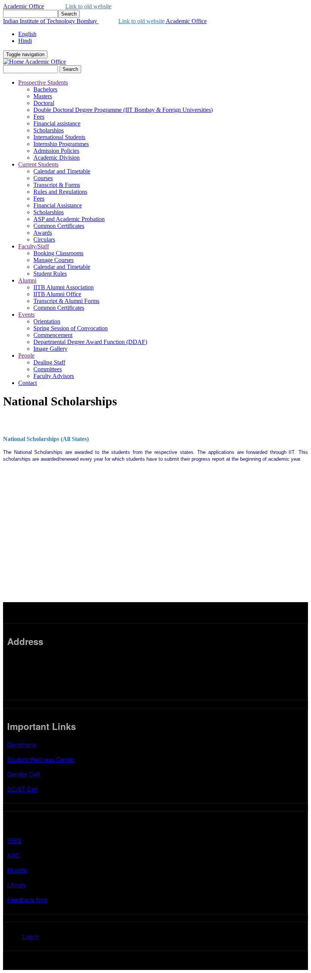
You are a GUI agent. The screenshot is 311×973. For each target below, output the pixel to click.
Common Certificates (58, 226)
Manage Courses (53, 260)
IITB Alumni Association (63, 287)
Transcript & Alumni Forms (66, 301)
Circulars (44, 239)
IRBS (14, 840)
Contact (27, 383)
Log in (30, 936)
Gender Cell (23, 774)
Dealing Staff (49, 362)
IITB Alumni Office (57, 294)
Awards (42, 232)
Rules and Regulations (60, 191)
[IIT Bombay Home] (14, 61)
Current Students (38, 164)
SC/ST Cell (22, 789)
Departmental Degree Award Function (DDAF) (90, 342)
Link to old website (88, 6)
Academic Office (23, 6)
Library (16, 884)
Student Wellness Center (40, 759)
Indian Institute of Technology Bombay (51, 21)
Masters (42, 96)
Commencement (52, 335)
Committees (47, 369)
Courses (43, 178)
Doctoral (43, 103)
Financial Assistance (57, 205)
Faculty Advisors (53, 376)
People (26, 355)
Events (26, 314)
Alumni (27, 280)
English (27, 34)
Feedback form (27, 899)
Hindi (25, 41)
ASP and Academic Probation (69, 219)
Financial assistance (56, 123)
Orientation (46, 321)
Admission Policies (56, 151)
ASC (13, 855)
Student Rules (50, 273)
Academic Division (56, 157)
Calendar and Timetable (61, 171)
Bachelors (45, 89)
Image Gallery (50, 348)
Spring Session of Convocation (70, 328)
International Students (59, 137)
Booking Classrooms (58, 253)
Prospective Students (43, 82)
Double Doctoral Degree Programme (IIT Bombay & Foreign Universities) (123, 110)
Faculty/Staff (33, 246)
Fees (38, 116)
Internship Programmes (61, 144)
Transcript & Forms (56, 185)
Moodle (17, 870)
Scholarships (48, 130)
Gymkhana (21, 744)
